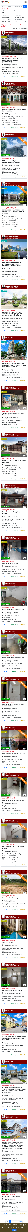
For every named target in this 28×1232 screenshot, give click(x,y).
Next (20, 1221)
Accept (14, 1230)
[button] (3, 45)
